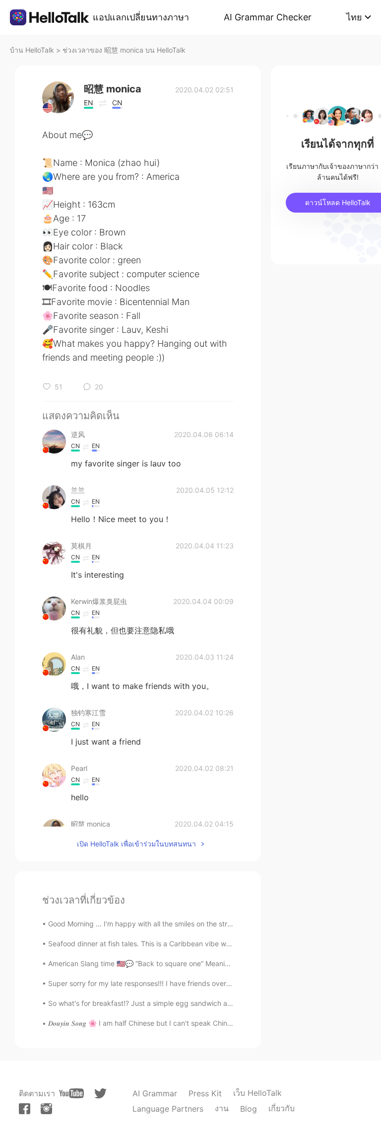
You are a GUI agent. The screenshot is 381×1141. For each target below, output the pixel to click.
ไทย (354, 17)
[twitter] (100, 1093)
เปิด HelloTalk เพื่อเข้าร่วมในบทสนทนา (136, 843)
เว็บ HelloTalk (257, 1093)
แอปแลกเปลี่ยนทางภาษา (141, 17)
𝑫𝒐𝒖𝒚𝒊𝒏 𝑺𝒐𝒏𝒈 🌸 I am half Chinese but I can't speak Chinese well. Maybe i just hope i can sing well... (208, 1023)
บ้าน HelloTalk (32, 50)
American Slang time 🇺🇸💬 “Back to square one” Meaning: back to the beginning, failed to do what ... (211, 963)
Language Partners (167, 1109)
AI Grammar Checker (268, 17)
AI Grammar (154, 1093)
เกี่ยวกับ (281, 1108)
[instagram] (46, 1108)
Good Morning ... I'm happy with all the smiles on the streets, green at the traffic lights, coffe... (200, 923)
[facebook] (24, 1108)
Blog (248, 1109)
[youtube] (71, 1093)
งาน (222, 1108)
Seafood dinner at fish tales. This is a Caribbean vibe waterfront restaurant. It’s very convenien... (204, 943)
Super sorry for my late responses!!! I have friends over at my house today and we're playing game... (211, 983)
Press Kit (205, 1093)
